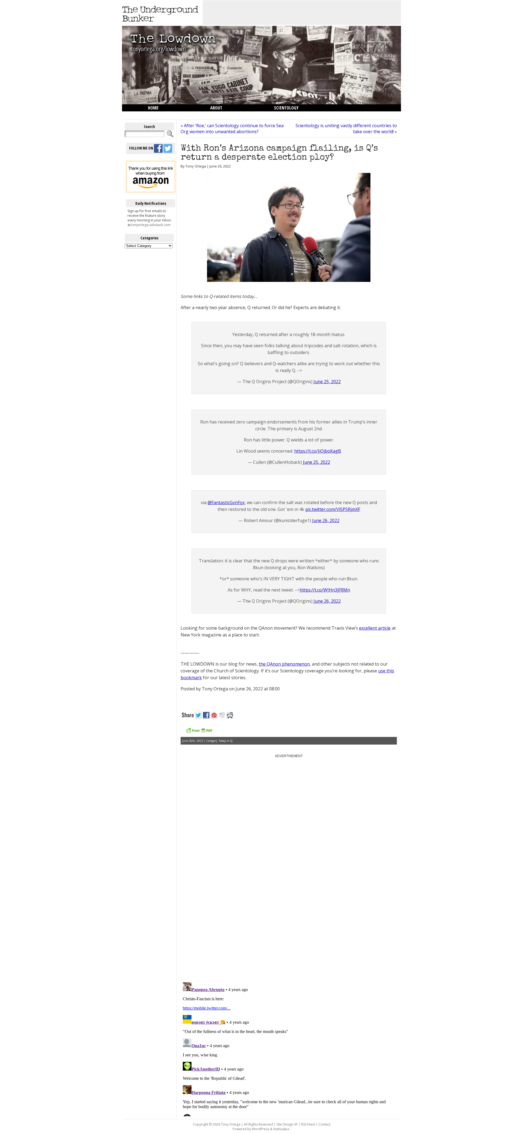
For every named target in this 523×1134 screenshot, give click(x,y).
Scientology (286, 108)
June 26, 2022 (325, 520)
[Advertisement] (302, 12)
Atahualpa (281, 1129)
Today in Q (226, 741)
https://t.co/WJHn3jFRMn (325, 590)
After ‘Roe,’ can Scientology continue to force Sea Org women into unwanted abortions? (232, 129)
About (216, 108)
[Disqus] (289, 909)
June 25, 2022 (327, 382)
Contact (324, 1124)
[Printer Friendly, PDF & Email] (199, 732)
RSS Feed (308, 1124)
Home (153, 108)
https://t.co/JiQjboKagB (317, 451)
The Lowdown (161, 115)
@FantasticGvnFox (226, 502)
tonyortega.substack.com (151, 224)
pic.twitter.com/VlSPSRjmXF (332, 509)
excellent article (375, 628)
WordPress (260, 1129)
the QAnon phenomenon (284, 664)
